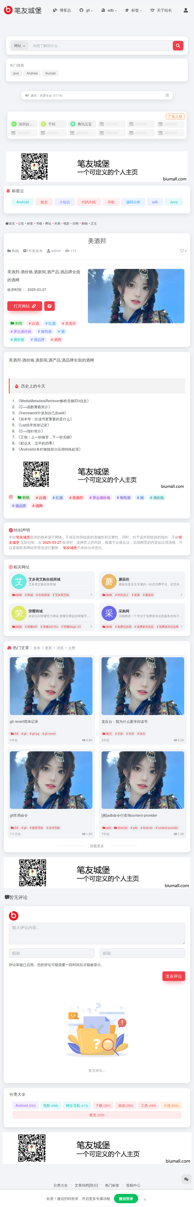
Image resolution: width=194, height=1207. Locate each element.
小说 (171, 1105)
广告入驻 (175, 116)
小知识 (64, 201)
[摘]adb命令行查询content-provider (129, 815)
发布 (36, 647)
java (16, 73)
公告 (21, 223)
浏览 (60, 647)
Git (16, 733)
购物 (85, 223)
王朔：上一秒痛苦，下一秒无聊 (45, 437)
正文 (94, 223)
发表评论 (174, 976)
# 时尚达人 (122, 595)
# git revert (49, 733)
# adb (134, 828)
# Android (146, 828)
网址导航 (77, 1105)
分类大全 (61, 1185)
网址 (48, 223)
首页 (12, 223)
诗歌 (111, 201)
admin (55, 250)
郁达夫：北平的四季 (36, 443)
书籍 (39, 223)
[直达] (91, 594)
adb (155, 201)
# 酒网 (56, 339)
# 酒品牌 (37, 339)
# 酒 (61, 331)
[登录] (186, 10)
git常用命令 (19, 815)
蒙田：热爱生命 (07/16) (47, 95)
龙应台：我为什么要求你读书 (125, 721)
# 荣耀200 (31, 626)
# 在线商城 (43, 595)
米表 (57, 223)
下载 (103, 1105)
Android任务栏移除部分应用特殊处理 (49, 449)
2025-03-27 (52, 542)
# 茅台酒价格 (21, 331)
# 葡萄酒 (45, 331)
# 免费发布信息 (144, 626)
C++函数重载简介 (34, 406)
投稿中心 (133, 1185)
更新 (48, 647)
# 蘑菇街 (148, 595)
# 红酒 (50, 323)
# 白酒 (34, 323)
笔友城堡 (23, 536)
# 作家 (119, 733)
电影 (66, 223)
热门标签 (112, 1185)
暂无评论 (18, 897)
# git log (34, 733)
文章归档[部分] (86, 1185)
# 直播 (136, 595)
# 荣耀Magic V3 (71, 626)
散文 (44, 201)
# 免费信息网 (123, 626)
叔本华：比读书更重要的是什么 (45, 418)
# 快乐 (141, 733)
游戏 (125, 1105)
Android (32, 73)
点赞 (71, 647)
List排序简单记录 (33, 424)
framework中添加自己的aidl (42, 412)
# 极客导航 (36, 828)
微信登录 (126, 1198)
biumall (50, 73)
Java (174, 201)
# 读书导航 (53, 828)
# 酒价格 (17, 339)
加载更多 (97, 845)
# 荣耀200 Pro (49, 626)
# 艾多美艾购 (61, 595)
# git (24, 733)
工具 (148, 1105)
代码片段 (89, 201)
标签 (30, 223)
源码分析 (133, 201)
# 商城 (29, 595)
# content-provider (167, 828)
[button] (19, 45)
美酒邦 (97, 240)
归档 (75, 223)
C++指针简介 (30, 430)
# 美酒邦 (69, 323)
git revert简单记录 (24, 721)
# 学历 (130, 733)
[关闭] (167, 95)
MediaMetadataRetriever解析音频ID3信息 (53, 400)
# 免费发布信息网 (168, 626)
